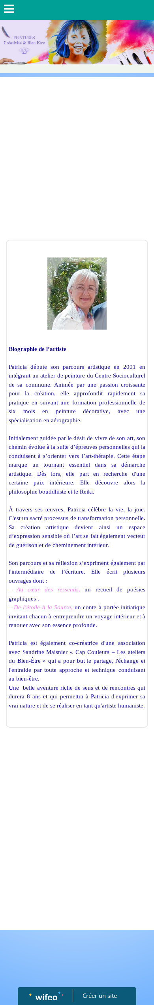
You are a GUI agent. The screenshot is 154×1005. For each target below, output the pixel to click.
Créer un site (100, 995)
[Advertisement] (77, 158)
